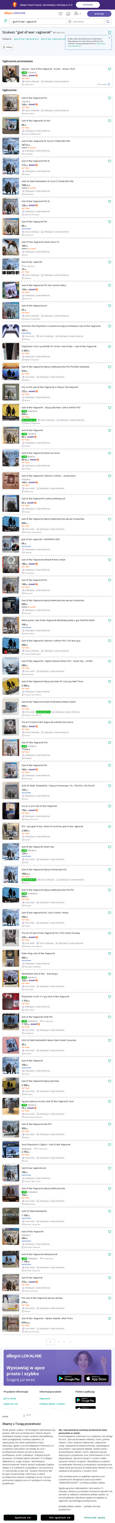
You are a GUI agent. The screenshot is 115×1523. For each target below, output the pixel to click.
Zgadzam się (23, 1517)
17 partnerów (9, 1470)
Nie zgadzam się (60, 1517)
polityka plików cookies (70, 1506)
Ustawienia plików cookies (92, 1494)
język (28, 1415)
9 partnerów (18, 1474)
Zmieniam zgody (94, 1517)
